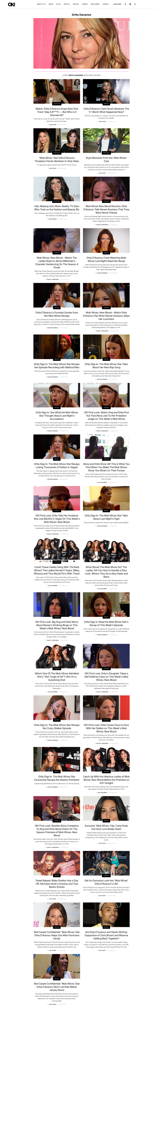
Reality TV (41, 4)
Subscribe (117, 4)
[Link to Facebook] (125, 4)
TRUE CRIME (95, 4)
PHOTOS (76, 4)
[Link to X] (135, 4)
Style (58, 4)
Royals (67, 4)
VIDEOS (85, 4)
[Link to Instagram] (130, 4)
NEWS (51, 4)
